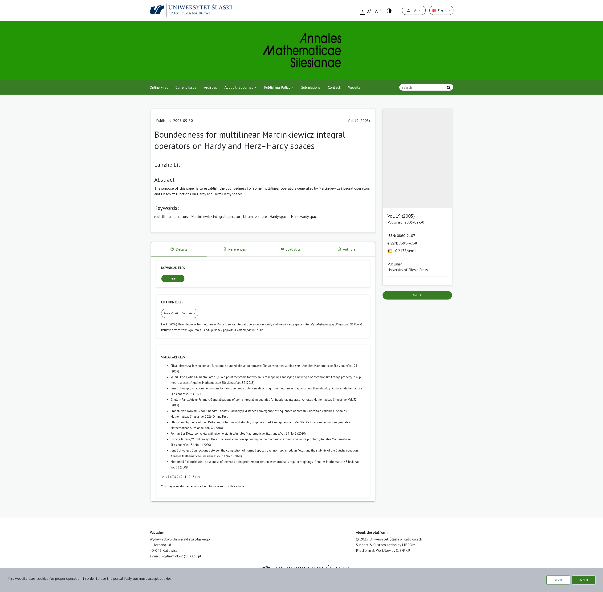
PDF (173, 278)
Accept (583, 580)
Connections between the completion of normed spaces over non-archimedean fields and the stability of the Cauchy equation (275, 450)
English (442, 10)
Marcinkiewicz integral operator (215, 216)
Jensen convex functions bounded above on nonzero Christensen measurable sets (246, 366)
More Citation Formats (178, 313)
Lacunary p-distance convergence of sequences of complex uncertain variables (282, 411)
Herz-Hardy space (304, 216)
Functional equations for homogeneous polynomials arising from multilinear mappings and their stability (261, 388)
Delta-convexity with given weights (209, 434)
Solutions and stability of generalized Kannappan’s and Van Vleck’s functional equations (280, 422)
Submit (417, 295)
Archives (210, 87)
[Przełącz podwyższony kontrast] (389, 10)
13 (192, 477)
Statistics (293, 249)
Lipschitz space (255, 216)
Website (354, 87)
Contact (334, 87)
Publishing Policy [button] (277, 87)
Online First (159, 87)
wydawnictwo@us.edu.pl (181, 556)
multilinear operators (171, 216)
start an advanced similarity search (202, 486)
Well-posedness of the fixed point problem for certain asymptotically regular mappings (256, 462)
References (237, 249)
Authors (349, 249)
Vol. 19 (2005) (359, 120)
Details (181, 249)
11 (184, 477)
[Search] (449, 88)
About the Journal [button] (239, 87)
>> (199, 477)
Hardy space (278, 216)
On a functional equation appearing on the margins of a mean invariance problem (265, 439)
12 (188, 477)
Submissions (310, 87)
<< (162, 477)
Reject (558, 580)
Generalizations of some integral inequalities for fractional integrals (255, 400)
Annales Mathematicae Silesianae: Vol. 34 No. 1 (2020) (270, 434)
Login (414, 10)
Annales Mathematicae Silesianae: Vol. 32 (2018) (222, 383)
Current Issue (185, 87)
